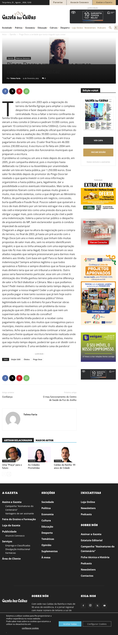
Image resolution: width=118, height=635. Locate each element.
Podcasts (86, 514)
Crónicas (32, 461)
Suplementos (49, 551)
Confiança (7, 396)
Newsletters (88, 508)
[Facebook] (5, 91)
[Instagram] (90, 605)
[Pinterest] (19, 91)
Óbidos (27, 359)
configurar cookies (30, 628)
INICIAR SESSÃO (98, 152)
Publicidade (9, 531)
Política (46, 508)
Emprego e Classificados (17, 545)
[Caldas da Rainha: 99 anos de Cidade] (65, 454)
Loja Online (88, 502)
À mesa (45, 557)
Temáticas (47, 539)
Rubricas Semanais (23, 58)
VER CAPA (98, 140)
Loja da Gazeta (11, 525)
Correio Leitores (9, 461)
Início (4, 34)
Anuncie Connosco (14, 535)
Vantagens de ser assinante (19, 513)
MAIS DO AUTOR (44, 440)
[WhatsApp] (26, 91)
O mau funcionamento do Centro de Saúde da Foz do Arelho (60, 398)
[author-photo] (13, 419)
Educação (47, 526)
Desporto (47, 532)
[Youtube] (104, 605)
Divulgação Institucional (17, 549)
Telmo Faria (15, 78)
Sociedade (47, 502)
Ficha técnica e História (95, 557)
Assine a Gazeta (12, 502)
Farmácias (10, 552)
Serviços (7, 541)
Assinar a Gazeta (91, 534)
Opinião (13, 34)
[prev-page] (4, 474)
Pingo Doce (37, 359)
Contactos (87, 575)
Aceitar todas (70, 624)
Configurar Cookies (97, 624)
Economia (47, 514)
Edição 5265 (15, 359)
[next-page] (9, 474)
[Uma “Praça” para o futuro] (13, 454)
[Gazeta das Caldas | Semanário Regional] (31, 15)
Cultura (46, 520)
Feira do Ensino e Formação (19, 519)
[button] (110, 28)
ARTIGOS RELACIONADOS (18, 440)
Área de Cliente (11, 558)
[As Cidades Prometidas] (39, 454)
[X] (12, 91)
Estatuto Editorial (91, 540)
